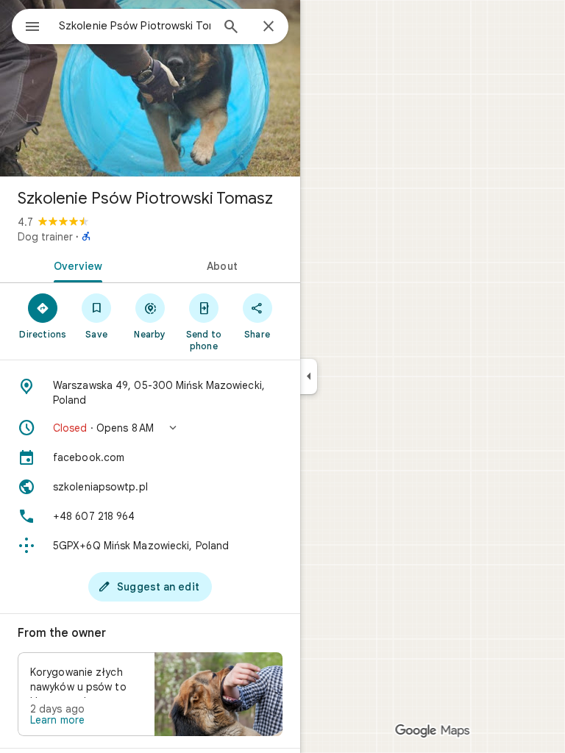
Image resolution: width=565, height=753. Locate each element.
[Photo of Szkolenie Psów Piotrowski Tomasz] (150, 88)
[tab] (75, 264)
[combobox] (134, 26)
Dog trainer (45, 236)
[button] (150, 428)
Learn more (57, 720)
